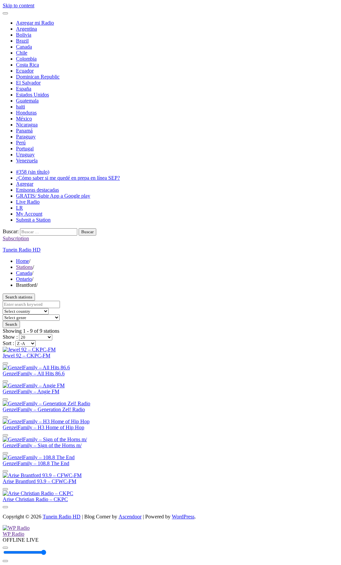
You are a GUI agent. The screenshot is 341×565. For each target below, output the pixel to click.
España (23, 89)
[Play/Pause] (5, 548)
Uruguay (25, 154)
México (24, 118)
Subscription (16, 238)
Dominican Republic (38, 77)
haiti (20, 106)
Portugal (25, 148)
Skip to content (18, 5)
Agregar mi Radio (35, 23)
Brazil (22, 41)
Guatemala (27, 100)
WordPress (183, 516)
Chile (21, 53)
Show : (11, 337)
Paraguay (26, 136)
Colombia (26, 59)
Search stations (18, 296)
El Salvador (28, 83)
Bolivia (23, 35)
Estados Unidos (32, 94)
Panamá (24, 130)
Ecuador (25, 71)
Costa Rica (27, 65)
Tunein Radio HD (22, 250)
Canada (24, 47)
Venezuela (27, 160)
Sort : (9, 343)
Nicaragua (27, 124)
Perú (21, 142)
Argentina (26, 29)
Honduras (26, 112)
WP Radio (13, 534)
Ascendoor (130, 516)
